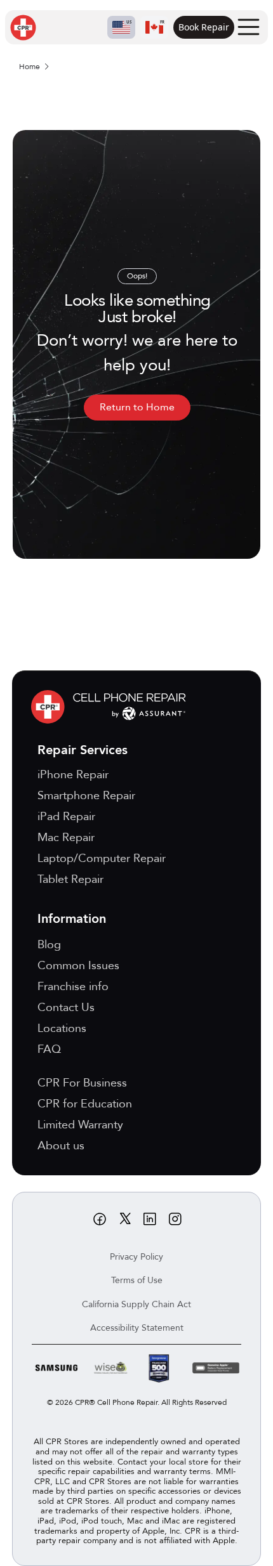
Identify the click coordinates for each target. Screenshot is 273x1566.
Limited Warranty (80, 1125)
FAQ (49, 1049)
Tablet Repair (70, 879)
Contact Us (66, 1007)
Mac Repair (66, 837)
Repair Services (82, 750)
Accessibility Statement (136, 1328)
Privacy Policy (136, 1257)
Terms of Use (137, 1280)
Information (71, 918)
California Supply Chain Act (136, 1304)
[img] (111, 707)
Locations (61, 1028)
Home (29, 66)
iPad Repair (66, 817)
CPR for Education (84, 1104)
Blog (49, 945)
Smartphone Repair (86, 796)
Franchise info (73, 987)
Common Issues (78, 966)
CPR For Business (82, 1083)
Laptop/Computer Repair (101, 858)
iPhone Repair (73, 775)
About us (60, 1146)
